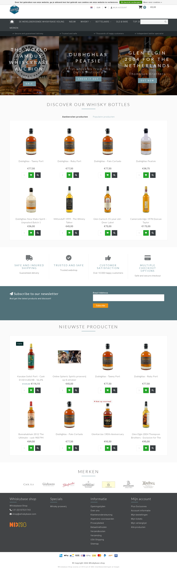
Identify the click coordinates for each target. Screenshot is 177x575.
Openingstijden (98, 506)
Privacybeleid (97, 523)
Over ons (95, 510)
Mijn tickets (136, 519)
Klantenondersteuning (101, 515)
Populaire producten (104, 117)
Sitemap (95, 544)
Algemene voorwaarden (102, 519)
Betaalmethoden (99, 527)
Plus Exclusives (139, 506)
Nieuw (72, 22)
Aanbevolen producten (75, 117)
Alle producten (138, 527)
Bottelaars (102, 22)
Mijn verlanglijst (139, 523)
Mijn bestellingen (139, 515)
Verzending (96, 535)
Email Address (100, 293)
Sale (29, 84)
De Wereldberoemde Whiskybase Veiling (41, 22)
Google (116, 567)
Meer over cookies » (152, 2)
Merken (14, 28)
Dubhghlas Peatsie (146, 161)
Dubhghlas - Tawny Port (31, 161)
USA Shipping (97, 540)
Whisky (85, 22)
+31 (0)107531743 (21, 510)
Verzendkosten (98, 531)
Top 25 (136, 22)
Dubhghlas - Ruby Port (69, 161)
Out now (147, 80)
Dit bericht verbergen (131, 2)
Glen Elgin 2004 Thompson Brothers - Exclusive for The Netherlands (146, 437)
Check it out (88, 79)
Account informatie (140, 510)
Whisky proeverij (58, 506)
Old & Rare (122, 22)
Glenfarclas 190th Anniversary (108, 434)
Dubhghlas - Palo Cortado (107, 161)
